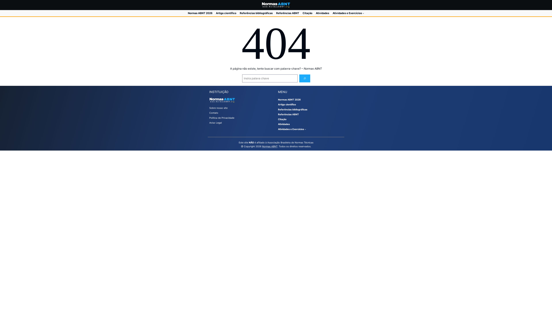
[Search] (304, 78)
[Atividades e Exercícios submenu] (363, 13)
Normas (269, 146)
